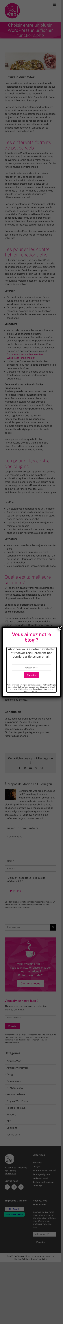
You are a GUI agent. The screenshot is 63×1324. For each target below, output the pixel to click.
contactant (34, 691)
